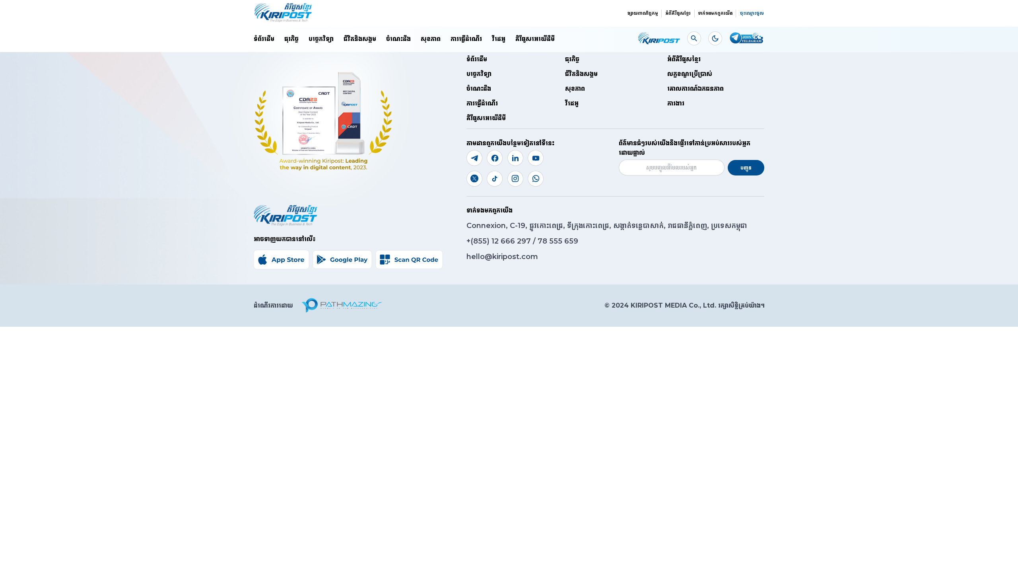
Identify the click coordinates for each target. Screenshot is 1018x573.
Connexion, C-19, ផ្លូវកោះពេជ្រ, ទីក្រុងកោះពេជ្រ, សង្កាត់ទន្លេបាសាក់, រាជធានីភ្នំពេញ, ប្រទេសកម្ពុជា (606, 225)
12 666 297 (512, 241)
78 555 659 (558, 241)
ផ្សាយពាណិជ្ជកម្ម (643, 13)
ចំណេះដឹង (398, 39)
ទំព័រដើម (264, 39)
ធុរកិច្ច (291, 39)
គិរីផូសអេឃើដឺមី (535, 39)
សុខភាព (431, 39)
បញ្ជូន (746, 168)
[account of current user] (694, 38)
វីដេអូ (498, 39)
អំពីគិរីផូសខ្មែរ (678, 13)
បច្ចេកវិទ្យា (321, 39)
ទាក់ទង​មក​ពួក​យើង (715, 13)
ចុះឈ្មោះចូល (752, 13)
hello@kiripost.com (502, 256)
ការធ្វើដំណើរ (466, 39)
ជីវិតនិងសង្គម (360, 39)
